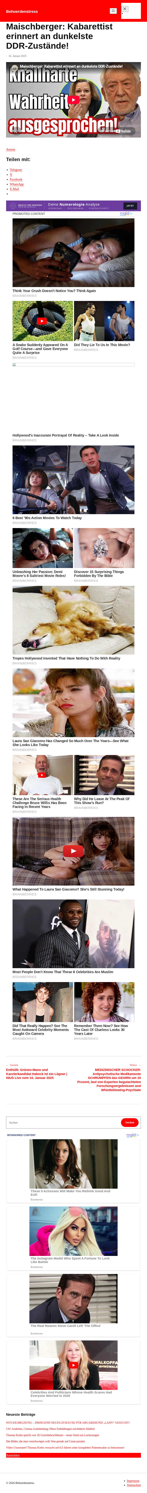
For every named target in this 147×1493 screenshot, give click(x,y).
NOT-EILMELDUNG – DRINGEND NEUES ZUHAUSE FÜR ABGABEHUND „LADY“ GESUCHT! (68, 1422)
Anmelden (13, 1455)
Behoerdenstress (22, 11)
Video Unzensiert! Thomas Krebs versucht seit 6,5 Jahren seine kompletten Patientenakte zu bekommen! (65, 1447)
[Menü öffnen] (113, 11)
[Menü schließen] (124, 9)
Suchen (129, 1122)
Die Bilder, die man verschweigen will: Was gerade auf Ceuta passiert (45, 1441)
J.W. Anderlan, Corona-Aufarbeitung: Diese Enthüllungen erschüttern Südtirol (50, 1428)
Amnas (10, 149)
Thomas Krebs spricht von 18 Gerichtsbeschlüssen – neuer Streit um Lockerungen (52, 1435)
